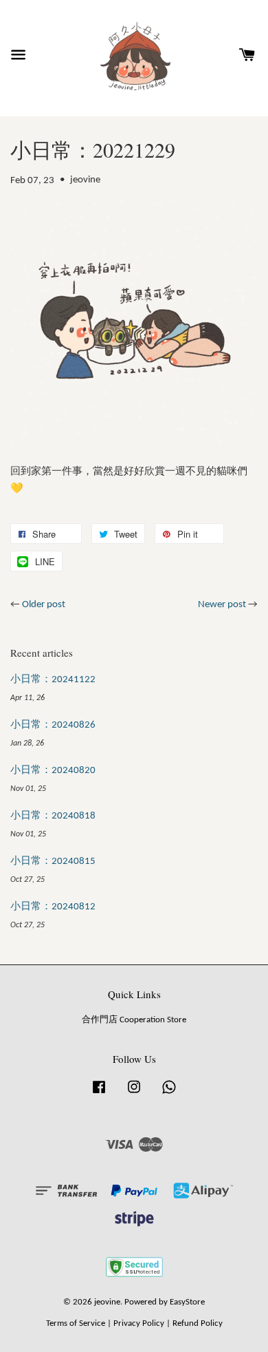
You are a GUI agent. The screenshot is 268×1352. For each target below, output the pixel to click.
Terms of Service (75, 1323)
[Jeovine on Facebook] (99, 1094)
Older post (43, 605)
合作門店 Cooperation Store (134, 1019)
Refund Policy (197, 1323)
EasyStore (187, 1302)
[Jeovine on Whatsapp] (169, 1094)
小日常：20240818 (53, 816)
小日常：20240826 (53, 725)
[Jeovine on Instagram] (134, 1094)
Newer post (222, 605)
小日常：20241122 (53, 680)
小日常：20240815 (53, 861)
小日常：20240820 (53, 770)
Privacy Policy (138, 1323)
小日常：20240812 (53, 907)
